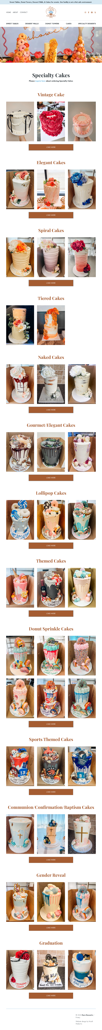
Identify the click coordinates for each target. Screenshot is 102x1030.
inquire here (40, 81)
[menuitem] (12, 24)
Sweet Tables (12, 24)
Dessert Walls (32, 24)
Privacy (78, 1017)
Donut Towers (52, 24)
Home (8, 12)
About (15, 12)
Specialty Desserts (87, 24)
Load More (51, 147)
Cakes (68, 24)
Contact (23, 12)
